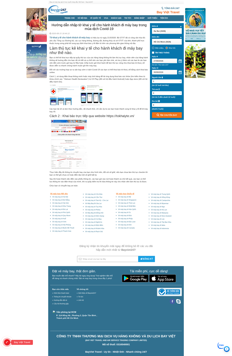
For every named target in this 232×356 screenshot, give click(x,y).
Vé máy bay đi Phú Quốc (61, 212)
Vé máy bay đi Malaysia (159, 213)
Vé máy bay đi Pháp (125, 219)
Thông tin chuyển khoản (62, 297)
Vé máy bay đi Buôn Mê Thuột (63, 228)
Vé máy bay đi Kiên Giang (94, 216)
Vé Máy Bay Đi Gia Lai (93, 203)
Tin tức (80, 297)
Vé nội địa (82, 18)
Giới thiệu (152, 18)
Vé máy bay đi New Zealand (161, 216)
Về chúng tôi (82, 289)
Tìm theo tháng (162, 53)
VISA (106, 18)
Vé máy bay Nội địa (59, 194)
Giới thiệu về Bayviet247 (87, 293)
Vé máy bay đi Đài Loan (126, 222)
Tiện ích (164, 18)
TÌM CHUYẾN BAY (168, 115)
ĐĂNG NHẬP (139, 18)
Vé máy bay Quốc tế (125, 194)
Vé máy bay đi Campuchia (160, 200)
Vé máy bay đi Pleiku (92, 210)
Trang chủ (69, 18)
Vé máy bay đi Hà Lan (159, 210)
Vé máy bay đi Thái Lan (126, 203)
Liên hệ (81, 300)
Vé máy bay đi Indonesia (160, 228)
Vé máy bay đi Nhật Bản (127, 206)
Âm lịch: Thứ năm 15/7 (160, 65)
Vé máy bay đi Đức (125, 216)
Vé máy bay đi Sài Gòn (60, 203)
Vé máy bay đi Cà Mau (93, 219)
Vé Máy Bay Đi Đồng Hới (94, 213)
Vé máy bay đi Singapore (127, 200)
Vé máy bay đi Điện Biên (94, 225)
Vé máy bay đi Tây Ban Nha (161, 222)
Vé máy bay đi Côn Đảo (93, 194)
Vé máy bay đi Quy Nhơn (61, 216)
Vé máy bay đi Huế (59, 219)
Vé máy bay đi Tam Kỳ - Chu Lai (96, 200)
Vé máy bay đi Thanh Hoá (61, 231)
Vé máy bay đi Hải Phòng (61, 225)
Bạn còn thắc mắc (60, 289)
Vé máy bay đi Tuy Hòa (93, 207)
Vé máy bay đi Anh (125, 225)
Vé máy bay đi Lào (157, 219)
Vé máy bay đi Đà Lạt (60, 209)
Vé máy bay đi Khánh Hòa (94, 228)
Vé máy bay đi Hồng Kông (160, 197)
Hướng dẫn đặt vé (60, 300)
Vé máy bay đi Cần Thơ (93, 197)
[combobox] (167, 81)
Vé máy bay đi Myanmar (159, 203)
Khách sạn (116, 18)
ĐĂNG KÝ (147, 259)
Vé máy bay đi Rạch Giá (94, 231)
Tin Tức (127, 18)
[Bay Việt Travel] (7, 342)
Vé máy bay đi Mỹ (124, 197)
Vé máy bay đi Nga (158, 207)
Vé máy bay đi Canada (126, 228)
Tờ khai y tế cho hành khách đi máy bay (70, 37)
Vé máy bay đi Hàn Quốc (127, 209)
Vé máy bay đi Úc (124, 212)
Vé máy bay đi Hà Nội (60, 197)
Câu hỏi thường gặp (61, 304)
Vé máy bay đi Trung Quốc (160, 194)
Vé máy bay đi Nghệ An (93, 222)
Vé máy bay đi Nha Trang (61, 206)
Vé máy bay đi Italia (158, 225)
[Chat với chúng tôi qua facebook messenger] (227, 349)
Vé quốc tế (95, 18)
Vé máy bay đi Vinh (59, 222)
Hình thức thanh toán (61, 293)
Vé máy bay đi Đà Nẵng (61, 200)
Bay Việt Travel (168, 12)
